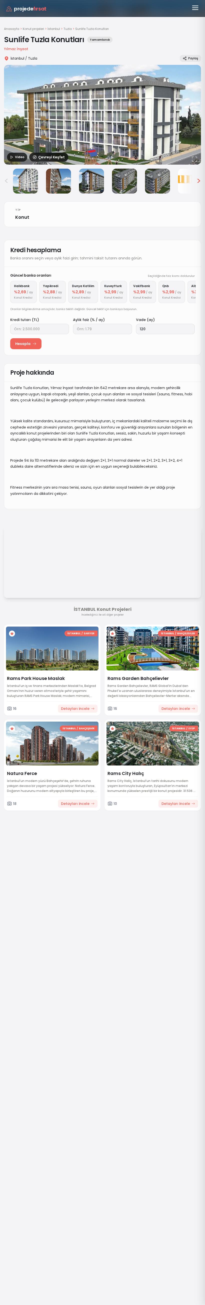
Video (19, 157)
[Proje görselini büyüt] (102, 115)
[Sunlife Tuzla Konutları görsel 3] (58, 181)
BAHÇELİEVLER (186, 633)
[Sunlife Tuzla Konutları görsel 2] (25, 181)
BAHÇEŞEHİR (86, 728)
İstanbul (54, 29)
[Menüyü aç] (195, 7)
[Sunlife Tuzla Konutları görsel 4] (91, 181)
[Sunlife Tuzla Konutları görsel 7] (190, 181)
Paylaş (193, 58)
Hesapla (22, 343)
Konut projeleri (33, 29)
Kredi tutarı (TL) (24, 319)
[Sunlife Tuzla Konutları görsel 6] (157, 181)
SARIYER (89, 633)
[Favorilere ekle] (12, 634)
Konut (22, 217)
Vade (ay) (145, 319)
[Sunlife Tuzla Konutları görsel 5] (124, 181)
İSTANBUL (74, 633)
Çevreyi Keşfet (51, 157)
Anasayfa (11, 29)
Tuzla (68, 29)
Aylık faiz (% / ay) (89, 319)
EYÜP (191, 728)
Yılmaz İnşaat (16, 48)
